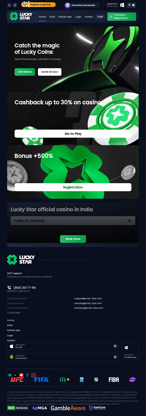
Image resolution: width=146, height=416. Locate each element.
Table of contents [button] (29, 220)
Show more (73, 239)
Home (42, 16)
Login (78, 16)
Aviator (89, 16)
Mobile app (65, 16)
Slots (52, 16)
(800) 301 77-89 (25, 288)
